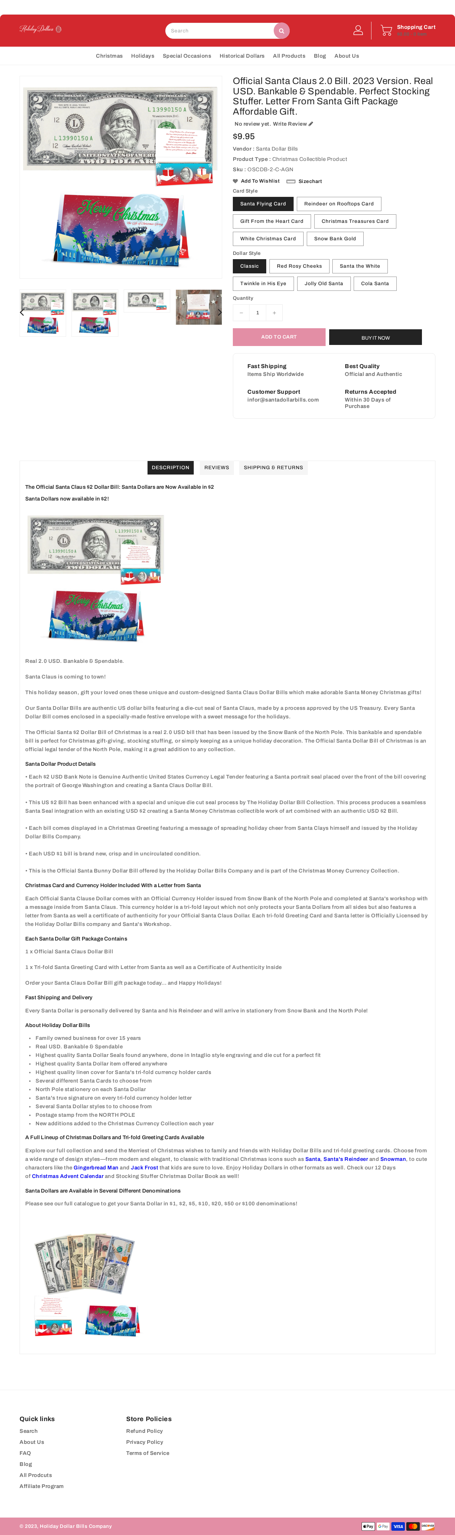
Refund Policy (144, 1431)
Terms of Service (147, 1453)
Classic (249, 266)
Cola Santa (375, 283)
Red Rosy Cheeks (299, 266)
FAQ (25, 1453)
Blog (26, 1464)
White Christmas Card (268, 238)
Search (29, 1431)
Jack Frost (144, 1167)
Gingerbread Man (96, 1167)
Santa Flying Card (263, 203)
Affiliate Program (42, 1486)
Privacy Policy (144, 1442)
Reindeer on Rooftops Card (339, 203)
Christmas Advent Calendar (68, 1176)
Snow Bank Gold (335, 238)
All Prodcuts (36, 1475)
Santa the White (360, 266)
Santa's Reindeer (345, 1159)
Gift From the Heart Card (272, 221)
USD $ (212, 7)
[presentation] (22, 312)
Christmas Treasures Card (355, 221)
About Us (32, 1442)
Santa (313, 1159)
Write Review (290, 124)
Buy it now (376, 338)
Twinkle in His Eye (263, 283)
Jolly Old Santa (324, 283)
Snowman (393, 1159)
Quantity (243, 298)
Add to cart (279, 337)
